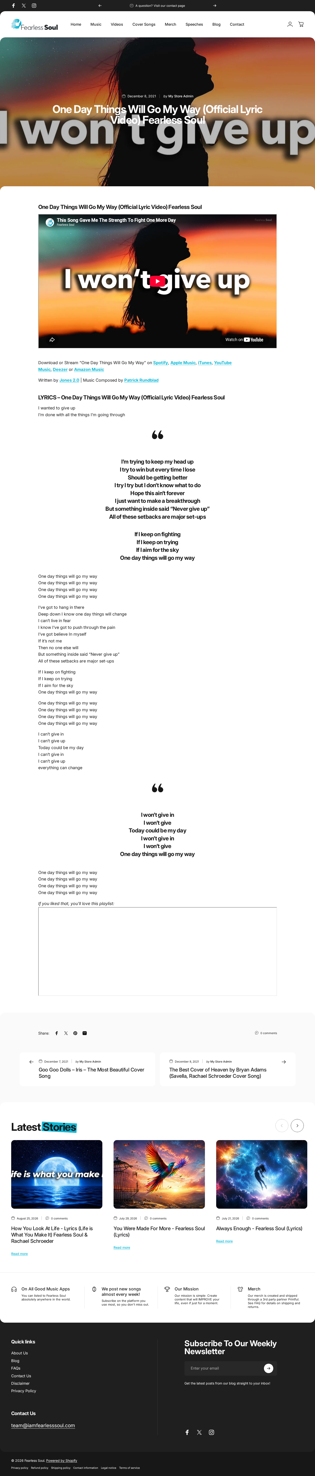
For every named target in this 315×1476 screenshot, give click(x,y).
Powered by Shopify (61, 1460)
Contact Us (21, 1376)
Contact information (85, 1467)
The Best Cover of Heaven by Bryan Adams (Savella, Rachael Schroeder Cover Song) (218, 1073)
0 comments (268, 1033)
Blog (15, 1360)
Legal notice (108, 1467)
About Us (19, 1353)
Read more (19, 1254)
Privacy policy (19, 1467)
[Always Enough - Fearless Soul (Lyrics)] (261, 1174)
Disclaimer (20, 1383)
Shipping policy (60, 1467)
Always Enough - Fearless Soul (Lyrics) (259, 1228)
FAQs (15, 1368)
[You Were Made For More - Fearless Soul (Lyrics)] (159, 1174)
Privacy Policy (23, 1390)
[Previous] (100, 5)
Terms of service (129, 1467)
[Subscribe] (268, 1368)
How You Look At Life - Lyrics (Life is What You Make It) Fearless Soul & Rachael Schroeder (52, 1234)
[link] (43, 1425)
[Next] (215, 5)
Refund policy (39, 1467)
